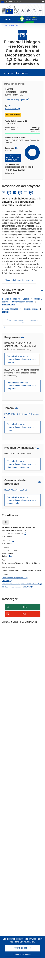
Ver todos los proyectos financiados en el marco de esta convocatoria (22, 500)
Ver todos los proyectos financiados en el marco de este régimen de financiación (22, 464)
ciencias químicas (30, 309)
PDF (24, 614)
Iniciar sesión (22, 10)
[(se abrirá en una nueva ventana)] (10, 9)
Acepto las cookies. (22, 948)
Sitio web (9, 581)
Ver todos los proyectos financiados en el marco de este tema (22, 427)
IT (25, 192)
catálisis (6, 312)
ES (15, 192)
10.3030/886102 (11, 109)
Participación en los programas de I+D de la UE (22, 584)
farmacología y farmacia (22, 302)
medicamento (8, 305)
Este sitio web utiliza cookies (16, 939)
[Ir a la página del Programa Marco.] (22, 35)
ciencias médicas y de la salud (15, 299)
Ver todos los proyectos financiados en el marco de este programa (22, 359)
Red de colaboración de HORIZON (19, 587)
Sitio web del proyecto (16, 100)
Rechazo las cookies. (22, 954)
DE (4, 192)
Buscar (34, 10)
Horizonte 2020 (12, 25)
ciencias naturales (10, 309)
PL (31, 192)
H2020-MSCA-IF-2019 (14, 490)
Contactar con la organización (17, 578)
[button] (28, 10)
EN (9, 192)
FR (20, 192)
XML (24, 607)
